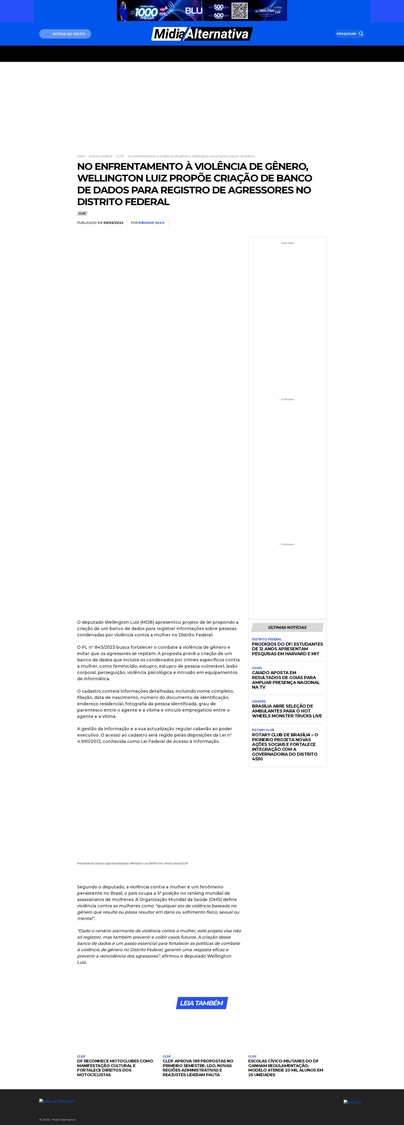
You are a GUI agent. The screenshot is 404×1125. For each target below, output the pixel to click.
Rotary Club (263, 730)
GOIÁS (257, 668)
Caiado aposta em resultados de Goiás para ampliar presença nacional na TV (286, 680)
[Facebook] (278, 223)
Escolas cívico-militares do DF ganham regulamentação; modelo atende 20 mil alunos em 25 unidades (285, 1068)
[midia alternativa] (202, 34)
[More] (322, 223)
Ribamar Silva (151, 222)
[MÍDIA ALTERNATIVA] (146, 1101)
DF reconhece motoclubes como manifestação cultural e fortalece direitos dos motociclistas (115, 1068)
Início (81, 156)
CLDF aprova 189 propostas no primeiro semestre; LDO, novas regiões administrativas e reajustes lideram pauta (198, 1068)
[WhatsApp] (311, 223)
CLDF (120, 156)
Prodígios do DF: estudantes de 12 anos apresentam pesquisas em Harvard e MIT (287, 649)
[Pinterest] (300, 223)
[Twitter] (289, 223)
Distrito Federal (100, 156)
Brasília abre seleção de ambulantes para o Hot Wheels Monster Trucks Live (287, 711)
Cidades (259, 701)
